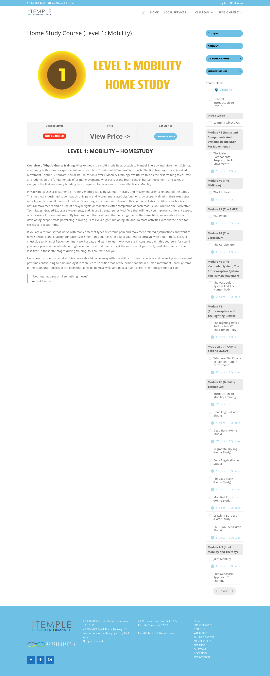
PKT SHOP (199, 645)
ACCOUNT (213, 46)
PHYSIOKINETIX (228, 12)
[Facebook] (31, 660)
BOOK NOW (200, 653)
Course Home (215, 83)
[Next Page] (232, 591)
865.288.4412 (145, 633)
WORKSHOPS (201, 633)
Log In (223, 3)
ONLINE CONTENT (204, 637)
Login (214, 33)
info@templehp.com (166, 633)
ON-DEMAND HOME (218, 58)
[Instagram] (50, 660)
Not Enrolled (54, 135)
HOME (154, 12)
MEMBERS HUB (202, 641)
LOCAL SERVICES (203, 625)
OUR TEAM (202, 12)
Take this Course (165, 136)
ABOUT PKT (200, 629)
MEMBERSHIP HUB (217, 71)
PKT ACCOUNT (202, 657)
